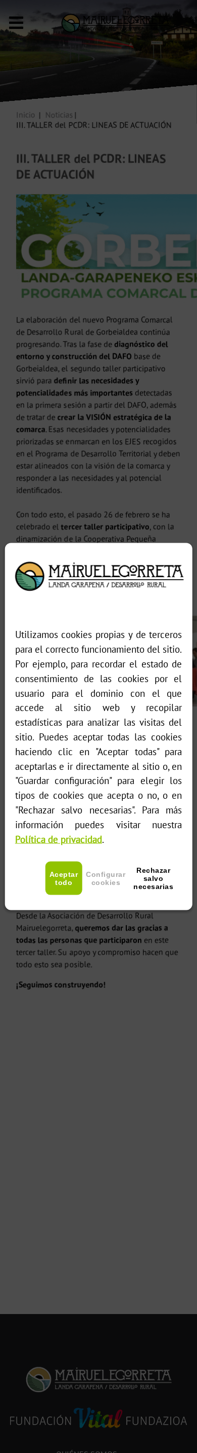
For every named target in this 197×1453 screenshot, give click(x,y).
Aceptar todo (64, 878)
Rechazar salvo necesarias (153, 878)
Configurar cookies (105, 878)
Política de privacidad (58, 838)
